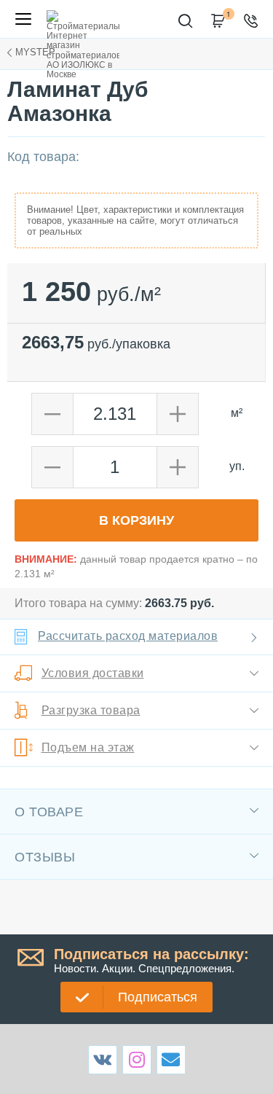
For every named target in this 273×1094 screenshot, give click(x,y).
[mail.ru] (171, 1059)
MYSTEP (35, 52)
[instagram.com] (136, 1059)
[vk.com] (102, 1059)
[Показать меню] (23, 19)
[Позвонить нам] (253, 21)
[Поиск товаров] (187, 21)
